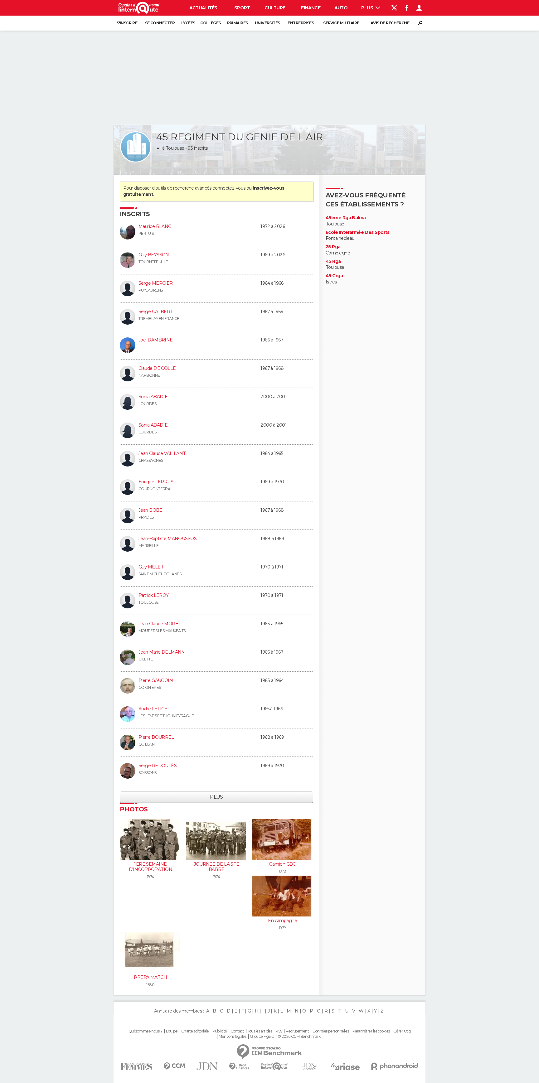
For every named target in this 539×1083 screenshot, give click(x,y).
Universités (267, 23)
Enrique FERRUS (155, 482)
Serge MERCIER (155, 283)
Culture (275, 8)
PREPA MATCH (150, 977)
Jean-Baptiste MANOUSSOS (167, 538)
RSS (278, 1031)
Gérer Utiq (401, 1031)
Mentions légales (232, 1036)
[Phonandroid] (394, 1066)
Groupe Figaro (262, 1036)
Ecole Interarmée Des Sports (358, 232)
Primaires (237, 23)
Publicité (219, 1031)
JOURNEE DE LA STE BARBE (216, 867)
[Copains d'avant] (274, 1066)
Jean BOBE (150, 510)
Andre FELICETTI (156, 709)
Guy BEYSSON (153, 255)
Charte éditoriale (195, 1031)
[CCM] (174, 1066)
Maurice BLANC (154, 226)
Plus (367, 8)
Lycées (188, 23)
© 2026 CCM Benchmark (299, 1036)
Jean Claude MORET (159, 623)
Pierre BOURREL (156, 737)
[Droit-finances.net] (239, 1067)
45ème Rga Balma (346, 217)
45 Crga (334, 275)
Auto (341, 8)
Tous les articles (260, 1031)
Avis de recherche (390, 23)
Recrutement (297, 1031)
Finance (310, 8)
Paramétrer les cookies (371, 1031)
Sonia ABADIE (153, 396)
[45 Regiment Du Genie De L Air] (135, 146)
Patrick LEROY (153, 595)
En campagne (282, 920)
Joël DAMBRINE (155, 340)
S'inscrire (127, 23)
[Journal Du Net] (207, 1066)
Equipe (172, 1031)
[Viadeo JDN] (309, 1067)
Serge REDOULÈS (157, 765)
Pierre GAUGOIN (155, 680)
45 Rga (333, 261)
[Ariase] (345, 1066)
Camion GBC (282, 864)
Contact (237, 1031)
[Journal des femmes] (136, 1067)
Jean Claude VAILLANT (162, 453)
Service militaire (341, 23)
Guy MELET (150, 567)
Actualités (203, 8)
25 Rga (333, 246)
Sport (242, 8)
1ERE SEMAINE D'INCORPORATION (150, 867)
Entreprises (301, 23)
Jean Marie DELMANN (161, 652)
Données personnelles (331, 1031)
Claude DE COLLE (157, 368)
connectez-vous (228, 188)
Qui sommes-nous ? (145, 1031)
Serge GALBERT (155, 311)
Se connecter (160, 23)
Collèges (210, 23)
